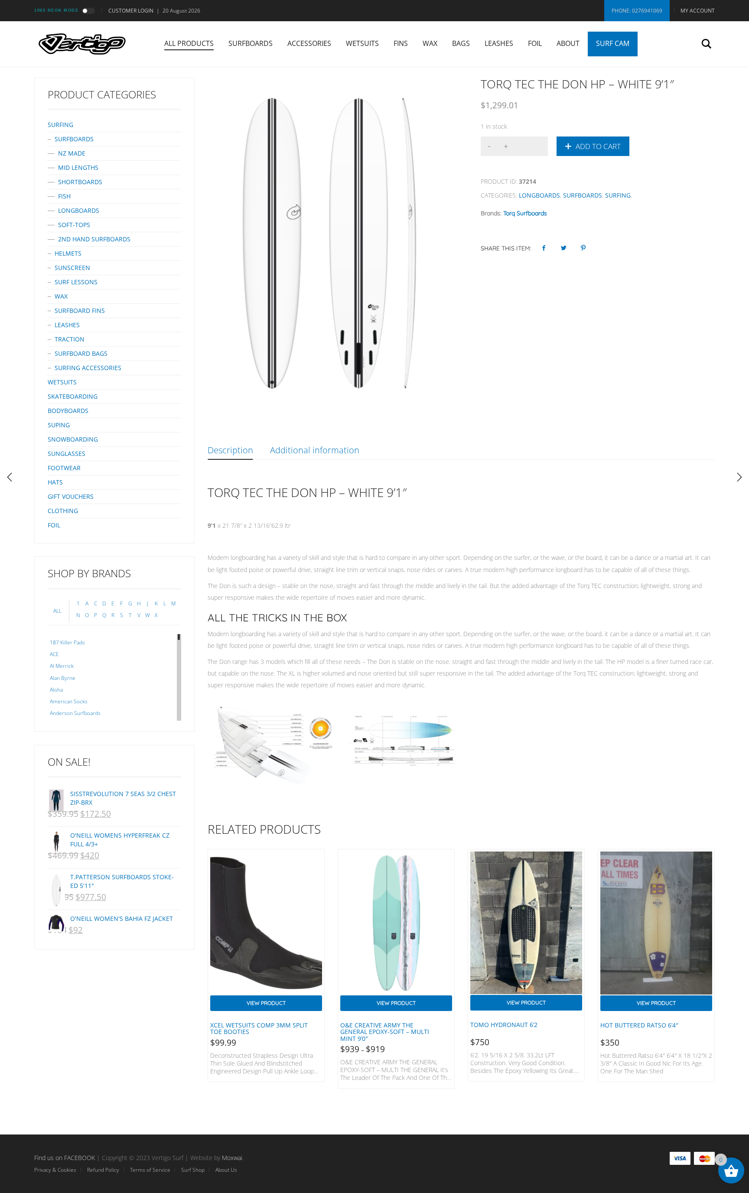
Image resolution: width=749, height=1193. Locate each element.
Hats (55, 482)
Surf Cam (612, 43)
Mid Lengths (78, 167)
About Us (226, 1169)
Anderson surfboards (75, 713)
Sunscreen (72, 267)
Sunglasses (66, 453)
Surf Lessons (76, 282)
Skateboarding (73, 396)
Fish (64, 196)
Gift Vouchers (71, 496)
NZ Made (71, 153)
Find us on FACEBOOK (64, 1158)
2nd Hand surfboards (94, 239)
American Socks (69, 701)
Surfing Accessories (88, 368)
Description (230, 450)
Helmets (68, 253)
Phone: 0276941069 (637, 10)
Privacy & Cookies (55, 1169)
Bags (461, 43)
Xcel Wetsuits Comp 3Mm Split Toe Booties (259, 1028)
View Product (266, 1003)
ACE (54, 654)
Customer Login (130, 10)
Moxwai (232, 1158)
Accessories (309, 43)
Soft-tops (74, 225)
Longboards (539, 195)
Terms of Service (150, 1169)
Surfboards (250, 43)
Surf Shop (193, 1169)
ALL (57, 610)
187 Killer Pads (67, 642)
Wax (430, 43)
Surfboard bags (81, 353)
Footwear (64, 468)
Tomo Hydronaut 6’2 (503, 1025)
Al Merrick (62, 666)
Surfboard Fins (80, 310)
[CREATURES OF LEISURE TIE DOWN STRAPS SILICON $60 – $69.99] (739, 477)
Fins (401, 43)
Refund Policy (103, 1169)
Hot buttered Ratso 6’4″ (639, 1025)
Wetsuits (362, 43)
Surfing (618, 195)
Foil (535, 43)
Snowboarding (73, 439)
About (568, 43)
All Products (189, 43)
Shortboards (80, 182)
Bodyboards (68, 410)
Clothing (63, 511)
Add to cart (598, 146)
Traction (70, 339)
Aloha (56, 689)
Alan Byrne (62, 678)
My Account (698, 10)
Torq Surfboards (525, 213)
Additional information (314, 450)
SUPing (59, 425)
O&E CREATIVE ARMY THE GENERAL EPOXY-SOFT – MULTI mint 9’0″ (384, 1032)
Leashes (499, 43)
